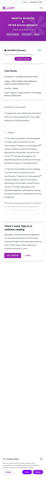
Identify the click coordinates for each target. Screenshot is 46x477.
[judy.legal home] (9, 8)
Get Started (13, 255)
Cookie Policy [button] (21, 467)
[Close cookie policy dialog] (41, 459)
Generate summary (23, 59)
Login (27, 255)
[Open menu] (41, 8)
